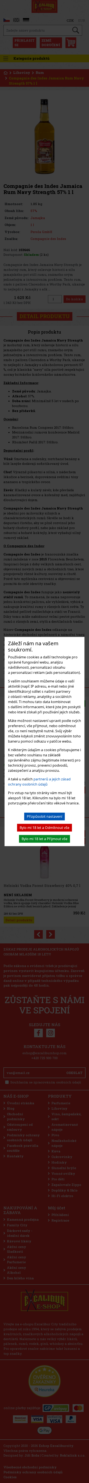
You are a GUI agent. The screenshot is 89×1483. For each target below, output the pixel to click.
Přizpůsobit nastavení (44, 816)
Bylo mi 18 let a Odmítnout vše (44, 827)
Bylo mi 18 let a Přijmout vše (44, 838)
